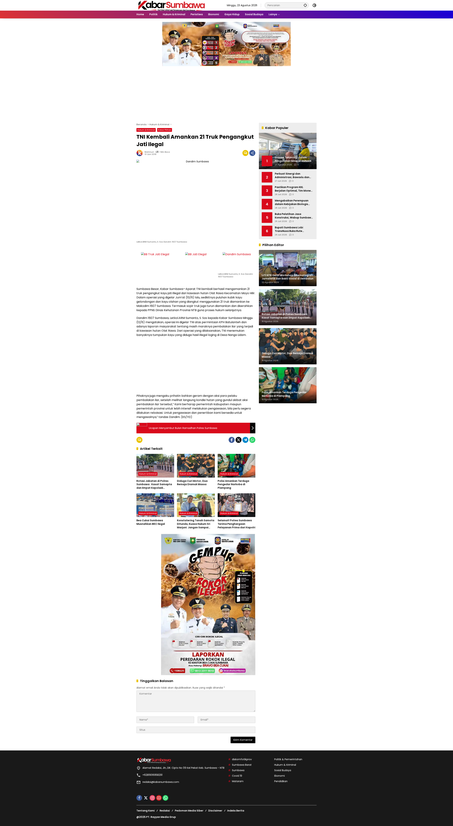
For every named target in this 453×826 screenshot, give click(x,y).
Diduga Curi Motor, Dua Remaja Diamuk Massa (192, 482)
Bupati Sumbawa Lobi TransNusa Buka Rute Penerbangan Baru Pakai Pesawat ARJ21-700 (291, 229)
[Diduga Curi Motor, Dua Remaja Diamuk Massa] (196, 466)
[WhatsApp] (252, 440)
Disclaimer (215, 810)
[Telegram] (245, 440)
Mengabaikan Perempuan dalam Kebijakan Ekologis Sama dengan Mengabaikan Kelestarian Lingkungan (293, 202)
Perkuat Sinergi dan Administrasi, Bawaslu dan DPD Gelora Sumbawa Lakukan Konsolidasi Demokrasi (292, 175)
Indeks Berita (235, 810)
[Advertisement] (226, 92)
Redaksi (165, 810)
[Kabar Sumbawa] (171, 5)
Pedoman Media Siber (189, 810)
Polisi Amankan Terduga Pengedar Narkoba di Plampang (233, 484)
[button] (305, 5)
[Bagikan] (252, 153)
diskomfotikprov (242, 759)
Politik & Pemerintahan (288, 759)
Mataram (237, 781)
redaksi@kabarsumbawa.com (160, 782)
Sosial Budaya (282, 770)
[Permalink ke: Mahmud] (140, 153)
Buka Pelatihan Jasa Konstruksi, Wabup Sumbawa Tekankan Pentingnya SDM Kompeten (294, 215)
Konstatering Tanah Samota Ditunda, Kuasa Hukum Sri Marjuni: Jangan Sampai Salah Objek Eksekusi (195, 524)
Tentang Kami (145, 810)
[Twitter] (239, 440)
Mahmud (149, 152)
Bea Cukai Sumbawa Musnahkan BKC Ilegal (150, 522)
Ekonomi (279, 776)
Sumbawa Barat (242, 765)
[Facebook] (232, 440)
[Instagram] (152, 798)
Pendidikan (281, 781)
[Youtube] (159, 798)
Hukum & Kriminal (146, 129)
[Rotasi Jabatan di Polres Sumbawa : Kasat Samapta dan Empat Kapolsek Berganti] (155, 466)
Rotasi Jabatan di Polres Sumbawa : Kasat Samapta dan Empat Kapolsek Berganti (154, 484)
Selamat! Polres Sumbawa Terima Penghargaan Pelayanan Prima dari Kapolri (236, 524)
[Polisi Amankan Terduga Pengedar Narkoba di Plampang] (236, 466)
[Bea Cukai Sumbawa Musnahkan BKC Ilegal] (155, 505)
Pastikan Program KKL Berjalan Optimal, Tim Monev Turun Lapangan (293, 189)
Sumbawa (238, 770)
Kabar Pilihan (164, 129)
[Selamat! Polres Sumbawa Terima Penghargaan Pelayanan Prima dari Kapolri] (236, 505)
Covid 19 (237, 776)
